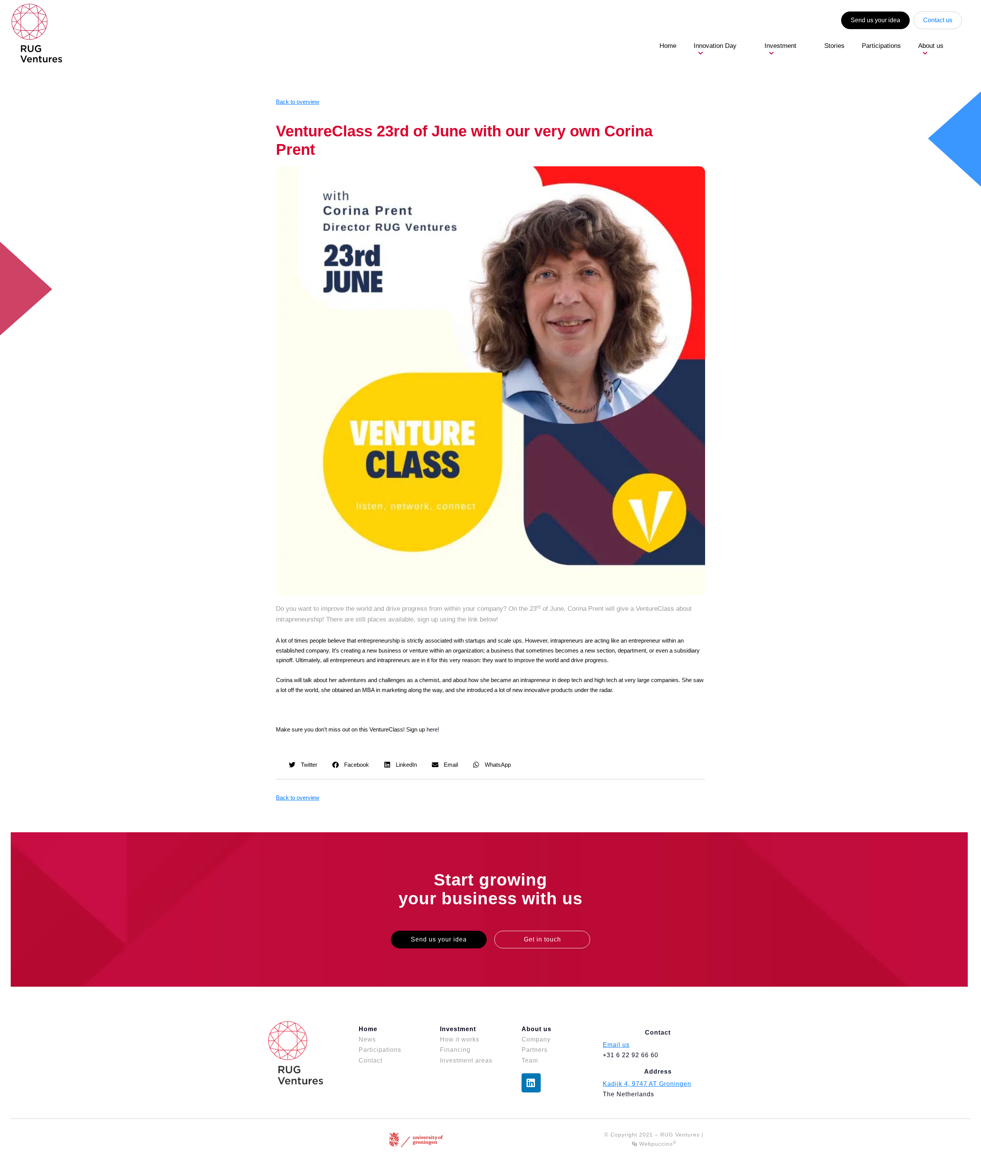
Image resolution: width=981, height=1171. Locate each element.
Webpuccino (656, 1144)
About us (930, 45)
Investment (780, 45)
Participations (881, 45)
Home (667, 45)
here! (433, 729)
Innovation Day (715, 45)
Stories (834, 45)
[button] (303, 764)
